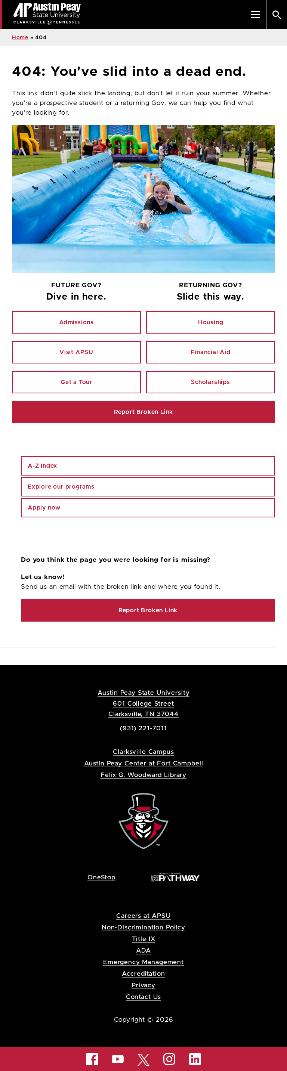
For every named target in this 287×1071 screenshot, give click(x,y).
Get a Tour (76, 382)
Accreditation (143, 974)
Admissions (76, 322)
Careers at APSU (143, 916)
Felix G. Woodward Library (143, 775)
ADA (143, 950)
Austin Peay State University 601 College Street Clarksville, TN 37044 (144, 703)
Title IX (143, 939)
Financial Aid (210, 352)
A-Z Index (42, 466)
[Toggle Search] (276, 14)
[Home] (143, 821)
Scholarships (210, 382)
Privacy (143, 985)
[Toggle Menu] (255, 14)
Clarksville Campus (143, 752)
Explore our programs (61, 487)
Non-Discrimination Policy (143, 927)
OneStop (101, 877)
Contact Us (143, 997)
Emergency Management (143, 962)
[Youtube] (118, 1059)
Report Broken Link (143, 412)
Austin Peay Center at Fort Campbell (143, 763)
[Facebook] (92, 1059)
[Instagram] (169, 1059)
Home (20, 37)
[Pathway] (175, 877)
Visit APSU (76, 352)
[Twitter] (143, 1059)
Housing (210, 322)
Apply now (44, 508)
